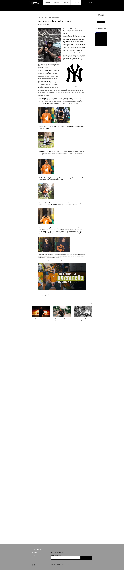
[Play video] (62, 276)
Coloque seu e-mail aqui (101, 17)
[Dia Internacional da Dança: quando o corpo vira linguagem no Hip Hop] (83, 311)
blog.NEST (37, 549)
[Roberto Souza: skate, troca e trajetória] (62, 311)
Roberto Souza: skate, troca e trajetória (61, 319)
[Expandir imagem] (46, 115)
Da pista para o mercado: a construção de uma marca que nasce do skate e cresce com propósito (40, 319)
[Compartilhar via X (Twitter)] (41, 295)
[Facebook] (89, 2)
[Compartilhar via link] (48, 295)
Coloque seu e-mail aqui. (56, 555)
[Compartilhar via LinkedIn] (45, 295)
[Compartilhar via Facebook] (38, 295)
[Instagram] (91, 2)
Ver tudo (90, 303)
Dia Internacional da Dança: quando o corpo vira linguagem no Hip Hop (82, 319)
